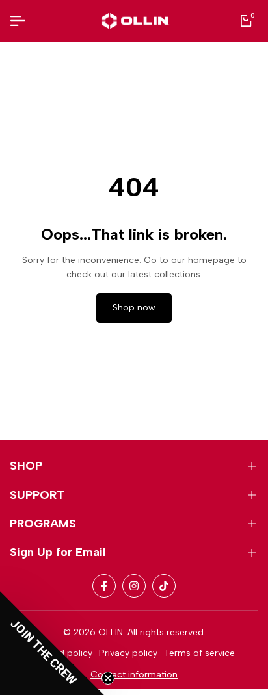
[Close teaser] (107, 678)
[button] (52, 643)
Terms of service (199, 653)
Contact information (134, 674)
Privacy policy (128, 653)
